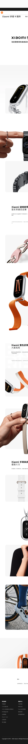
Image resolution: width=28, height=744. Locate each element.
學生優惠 (4, 722)
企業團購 (4, 714)
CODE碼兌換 (5, 706)
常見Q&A (20, 706)
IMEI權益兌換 (5, 711)
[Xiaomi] (2, 13)
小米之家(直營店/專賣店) (7, 709)
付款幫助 (20, 704)
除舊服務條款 (21, 714)
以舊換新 (4, 719)
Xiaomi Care (5, 717)
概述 (26, 16)
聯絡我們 (20, 711)
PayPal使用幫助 (22, 709)
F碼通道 (4, 704)
